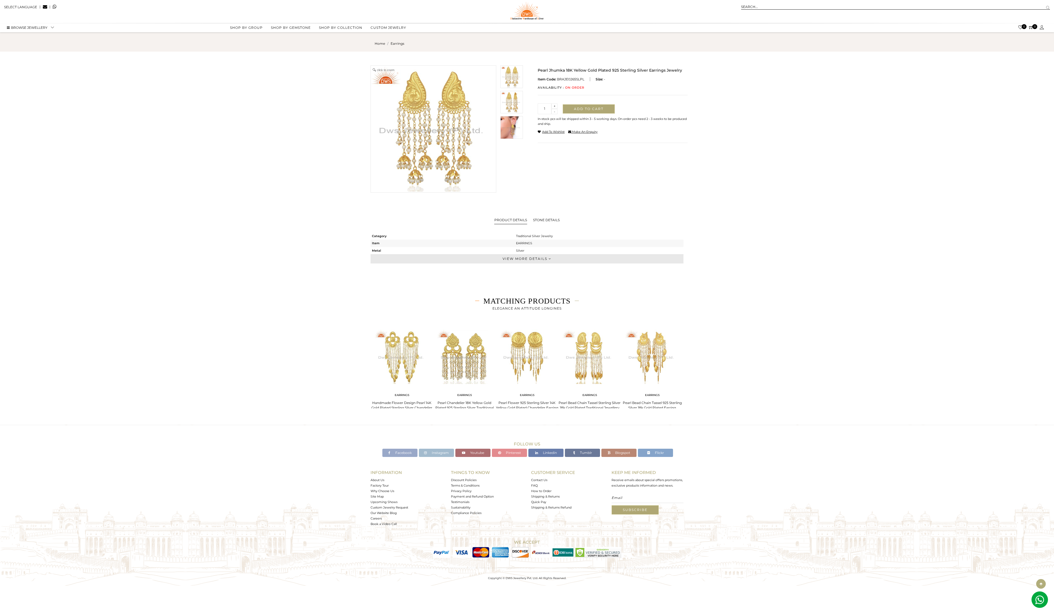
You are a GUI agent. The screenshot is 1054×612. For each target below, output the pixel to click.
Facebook (403, 453)
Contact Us (539, 480)
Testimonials (460, 502)
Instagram (440, 453)
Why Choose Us (382, 491)
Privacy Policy (461, 491)
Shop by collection (340, 28)
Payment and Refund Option (472, 496)
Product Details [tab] (510, 220)
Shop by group (246, 28)
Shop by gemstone (291, 28)
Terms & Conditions (465, 485)
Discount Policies (463, 480)
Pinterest (513, 453)
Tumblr (585, 453)
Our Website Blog (384, 513)
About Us (377, 480)
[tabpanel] (402, 370)
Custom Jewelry (388, 28)
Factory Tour (380, 485)
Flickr (659, 453)
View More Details (526, 259)
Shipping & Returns (545, 496)
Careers (376, 518)
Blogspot (622, 453)
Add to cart (589, 109)
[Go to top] (1041, 584)
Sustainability (460, 507)
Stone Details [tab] (546, 220)
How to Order (541, 491)
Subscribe (635, 510)
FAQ (534, 485)
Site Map (377, 496)
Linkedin (549, 453)
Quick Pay (538, 502)
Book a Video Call (384, 524)
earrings (397, 43)
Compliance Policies (466, 513)
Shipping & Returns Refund (551, 507)
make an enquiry (584, 132)
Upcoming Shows (384, 502)
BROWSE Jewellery (29, 28)
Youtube (476, 453)
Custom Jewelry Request (389, 507)
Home (380, 43)
